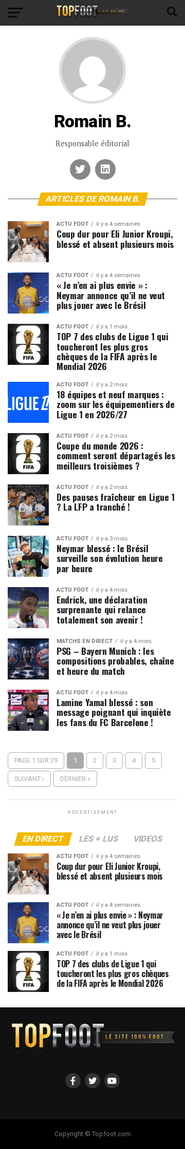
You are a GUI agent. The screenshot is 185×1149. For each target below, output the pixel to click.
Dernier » (75, 779)
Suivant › (29, 779)
